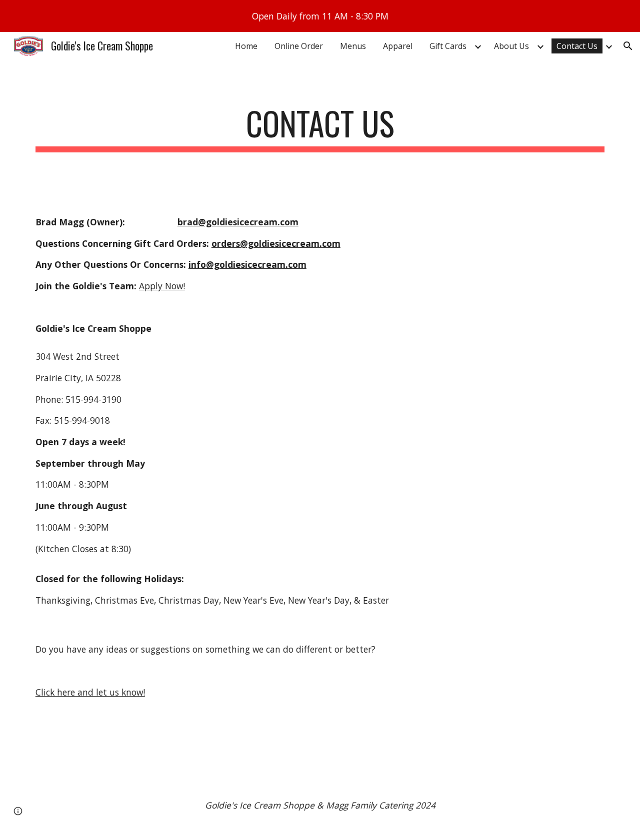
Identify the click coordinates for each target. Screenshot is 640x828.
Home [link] (246, 45)
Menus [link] (353, 45)
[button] (628, 46)
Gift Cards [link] (448, 45)
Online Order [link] (298, 45)
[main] (320, 128)
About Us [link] (511, 45)
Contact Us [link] (577, 45)
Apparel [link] (397, 45)
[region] (320, 16)
